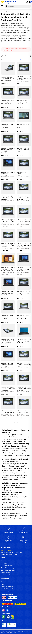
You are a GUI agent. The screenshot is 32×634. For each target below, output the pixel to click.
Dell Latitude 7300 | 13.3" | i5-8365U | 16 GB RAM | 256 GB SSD (24, 365)
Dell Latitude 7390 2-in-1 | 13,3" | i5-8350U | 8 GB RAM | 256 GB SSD (8, 413)
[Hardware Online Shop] (9, 2)
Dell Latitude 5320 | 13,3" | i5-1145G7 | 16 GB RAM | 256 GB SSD (8, 126)
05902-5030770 (7, 551)
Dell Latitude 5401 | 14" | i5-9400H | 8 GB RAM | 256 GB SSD (8, 150)
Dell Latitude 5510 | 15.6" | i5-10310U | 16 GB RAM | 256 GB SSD (24, 222)
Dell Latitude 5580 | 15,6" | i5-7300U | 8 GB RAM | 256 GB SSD (24, 270)
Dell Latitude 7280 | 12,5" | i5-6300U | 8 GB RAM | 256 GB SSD (8, 365)
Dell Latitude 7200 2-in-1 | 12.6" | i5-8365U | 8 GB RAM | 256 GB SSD (24, 318)
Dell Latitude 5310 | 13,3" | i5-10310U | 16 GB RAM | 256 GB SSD (24, 103)
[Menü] (3, 6)
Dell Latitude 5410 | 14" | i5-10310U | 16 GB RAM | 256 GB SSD (24, 150)
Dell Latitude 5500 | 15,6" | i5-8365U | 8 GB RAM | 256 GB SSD (24, 198)
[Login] (27, 2)
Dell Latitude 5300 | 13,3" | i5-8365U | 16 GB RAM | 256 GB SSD (24, 79)
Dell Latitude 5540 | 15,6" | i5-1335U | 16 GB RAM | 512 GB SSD (24, 246)
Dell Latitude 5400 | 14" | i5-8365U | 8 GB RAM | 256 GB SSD (24, 126)
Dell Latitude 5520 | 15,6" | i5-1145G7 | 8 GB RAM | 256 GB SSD (8, 246)
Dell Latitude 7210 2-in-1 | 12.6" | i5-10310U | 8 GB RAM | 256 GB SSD (8, 341)
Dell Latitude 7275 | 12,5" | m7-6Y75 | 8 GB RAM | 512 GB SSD (24, 341)
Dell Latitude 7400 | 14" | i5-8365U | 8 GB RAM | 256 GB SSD (24, 413)
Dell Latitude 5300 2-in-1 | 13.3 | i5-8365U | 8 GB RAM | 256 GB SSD (8, 103)
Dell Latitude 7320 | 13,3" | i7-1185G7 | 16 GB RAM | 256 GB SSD (8, 389)
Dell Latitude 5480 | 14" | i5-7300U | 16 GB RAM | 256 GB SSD (8, 174)
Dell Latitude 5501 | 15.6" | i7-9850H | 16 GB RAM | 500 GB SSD (8, 222)
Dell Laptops (6, 11)
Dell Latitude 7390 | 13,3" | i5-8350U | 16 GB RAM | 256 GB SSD (24, 389)
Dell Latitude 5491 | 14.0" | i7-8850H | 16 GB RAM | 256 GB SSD (8, 198)
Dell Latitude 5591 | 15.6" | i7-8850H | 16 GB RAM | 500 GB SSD (8, 318)
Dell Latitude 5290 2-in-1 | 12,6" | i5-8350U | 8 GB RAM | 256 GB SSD (8, 78)
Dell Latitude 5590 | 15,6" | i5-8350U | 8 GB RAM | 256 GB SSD (24, 294)
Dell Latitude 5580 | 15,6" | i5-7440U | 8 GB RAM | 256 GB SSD (8, 294)
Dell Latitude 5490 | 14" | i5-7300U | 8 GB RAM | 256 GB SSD (24, 174)
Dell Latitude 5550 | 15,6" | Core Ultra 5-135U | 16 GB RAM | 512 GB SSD (8, 270)
